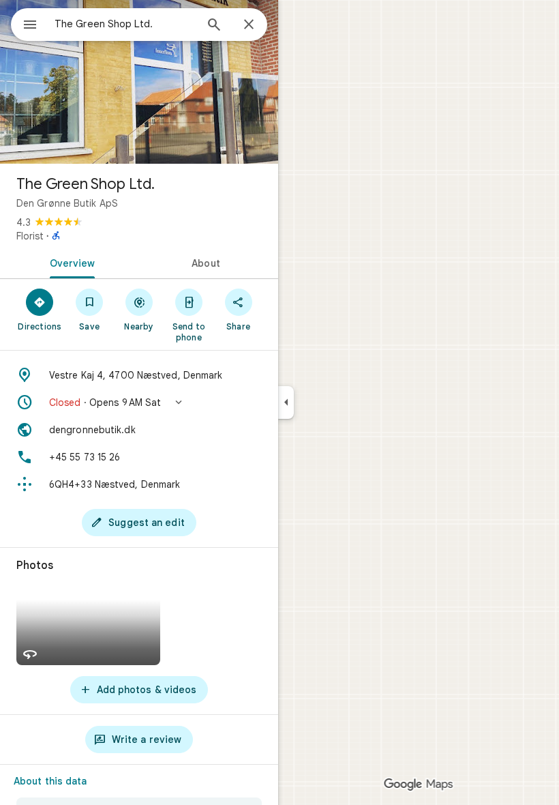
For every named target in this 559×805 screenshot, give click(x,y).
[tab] (69, 262)
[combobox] (125, 24)
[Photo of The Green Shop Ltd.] (139, 82)
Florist (30, 236)
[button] (139, 402)
